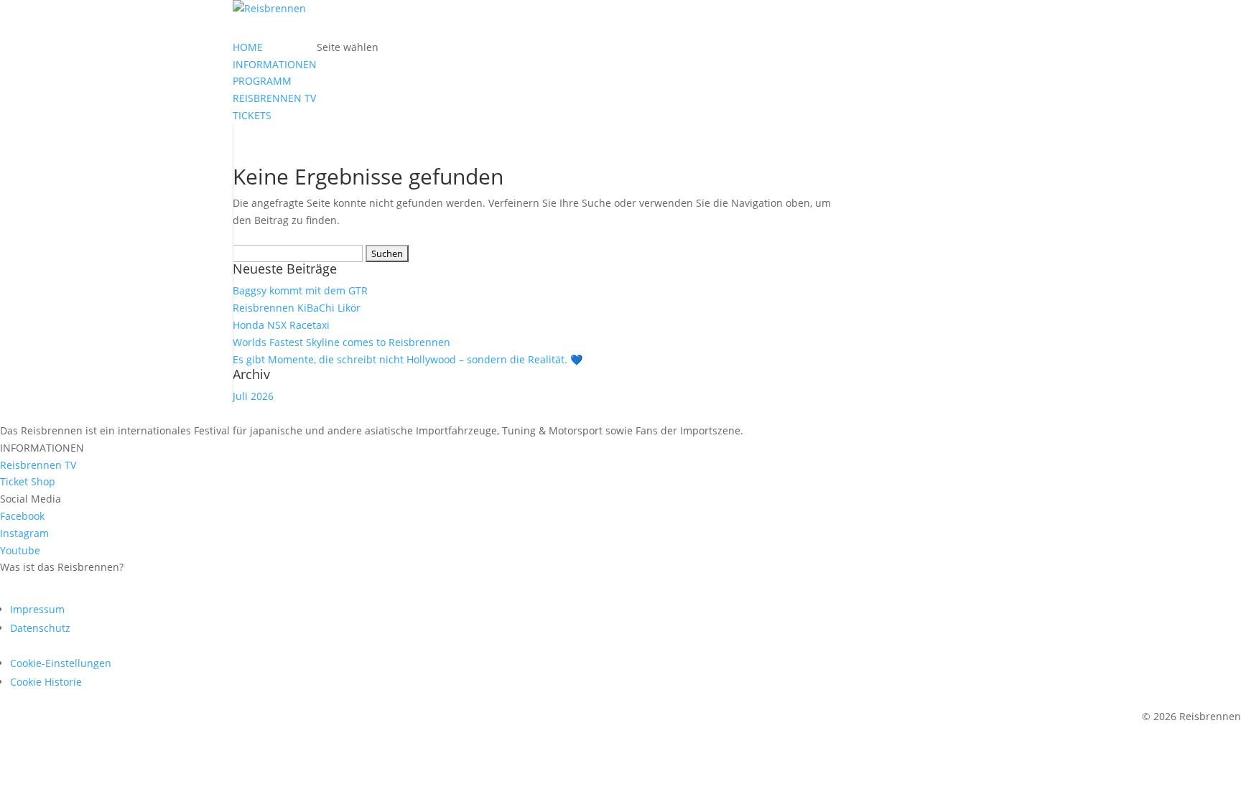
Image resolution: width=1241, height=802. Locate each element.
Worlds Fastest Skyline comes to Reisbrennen (341, 342)
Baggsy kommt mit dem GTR (300, 290)
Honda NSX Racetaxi (281, 325)
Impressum (37, 609)
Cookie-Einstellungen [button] (60, 663)
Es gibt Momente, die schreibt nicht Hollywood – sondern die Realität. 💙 (407, 359)
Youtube (20, 550)
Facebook (22, 516)
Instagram (24, 533)
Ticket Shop (27, 481)
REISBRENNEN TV (274, 98)
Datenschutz (40, 628)
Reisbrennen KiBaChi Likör (297, 307)
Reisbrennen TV (38, 465)
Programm (52, 587)
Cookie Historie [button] (46, 682)
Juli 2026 (253, 396)
